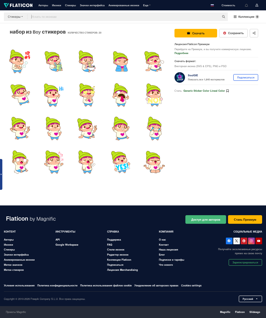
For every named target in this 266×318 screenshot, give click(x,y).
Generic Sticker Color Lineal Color (204, 90)
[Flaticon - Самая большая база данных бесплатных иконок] (18, 5)
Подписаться (115, 264)
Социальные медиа (247, 231)
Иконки (56, 5)
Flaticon (240, 312)
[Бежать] (121, 129)
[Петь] (54, 162)
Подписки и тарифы (171, 259)
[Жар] (121, 61)
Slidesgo (254, 312)
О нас (162, 239)
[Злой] (20, 61)
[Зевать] (87, 162)
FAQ (109, 244)
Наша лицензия (168, 249)
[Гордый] (54, 129)
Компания (166, 231)
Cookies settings (191, 285)
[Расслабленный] (87, 129)
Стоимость (228, 5)
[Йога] (154, 162)
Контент (10, 231)
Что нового (166, 264)
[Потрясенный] (20, 162)
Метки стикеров (14, 270)
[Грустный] (154, 129)
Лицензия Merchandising (122, 270)
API (57, 239)
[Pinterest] (244, 241)
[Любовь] (87, 95)
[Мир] (20, 129)
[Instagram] (251, 241)
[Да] (121, 162)
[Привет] (54, 95)
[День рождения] (54, 61)
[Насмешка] (121, 95)
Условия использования (19, 285)
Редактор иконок (118, 254)
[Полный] (154, 61)
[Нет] (154, 95)
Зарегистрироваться (245, 262)
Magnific (225, 312)
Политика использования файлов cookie (106, 285)
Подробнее (181, 53)
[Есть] (87, 61)
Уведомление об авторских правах (156, 285)
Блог (162, 254)
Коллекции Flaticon (119, 259)
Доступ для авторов (205, 219)
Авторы (43, 5)
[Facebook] (229, 241)
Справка (113, 231)
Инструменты (65, 231)
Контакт (164, 244)
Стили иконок (115, 249)
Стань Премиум (245, 219)
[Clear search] (215, 16)
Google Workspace (66, 244)
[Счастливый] (20, 95)
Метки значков (13, 264)
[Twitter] (236, 241)
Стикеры (70, 5)
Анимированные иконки (123, 5)
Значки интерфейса (92, 5)
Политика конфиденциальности (57, 285)
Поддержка (114, 239)
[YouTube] (258, 241)
